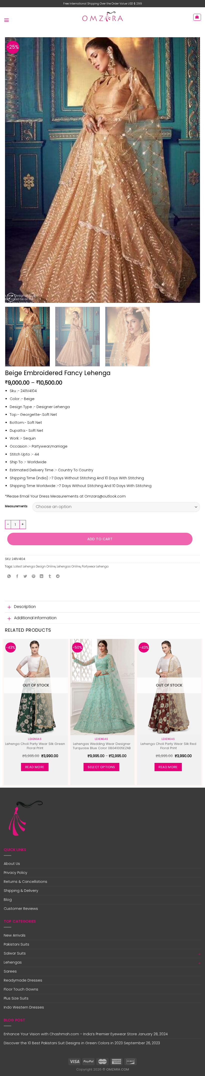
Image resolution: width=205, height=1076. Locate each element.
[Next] (189, 170)
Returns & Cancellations (25, 881)
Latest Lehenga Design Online (35, 566)
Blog (8, 899)
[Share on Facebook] (17, 576)
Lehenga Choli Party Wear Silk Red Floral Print (168, 746)
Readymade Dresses (23, 980)
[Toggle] (9, 607)
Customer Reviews (21, 908)
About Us (12, 863)
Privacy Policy (15, 872)
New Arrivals (15, 935)
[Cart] (197, 17)
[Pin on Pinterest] (33, 576)
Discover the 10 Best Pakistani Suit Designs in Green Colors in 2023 (63, 1043)
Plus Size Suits (16, 998)
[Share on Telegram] (58, 576)
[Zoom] (11, 297)
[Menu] (6, 19)
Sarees (10, 971)
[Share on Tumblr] (50, 576)
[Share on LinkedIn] (41, 576)
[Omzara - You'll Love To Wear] (102, 17)
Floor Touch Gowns (21, 989)
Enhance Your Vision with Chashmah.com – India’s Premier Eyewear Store (70, 1034)
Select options (101, 767)
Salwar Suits (15, 953)
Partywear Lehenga (95, 566)
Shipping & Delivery (21, 890)
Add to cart (100, 539)
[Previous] (15, 170)
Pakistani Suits (16, 944)
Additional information (35, 618)
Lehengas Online (68, 566)
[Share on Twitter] (25, 576)
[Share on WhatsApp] (9, 576)
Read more (34, 767)
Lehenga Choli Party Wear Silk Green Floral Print (35, 746)
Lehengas (13, 962)
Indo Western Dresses (24, 1007)
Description (25, 606)
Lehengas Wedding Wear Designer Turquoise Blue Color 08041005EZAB (102, 746)
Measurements (16, 506)
